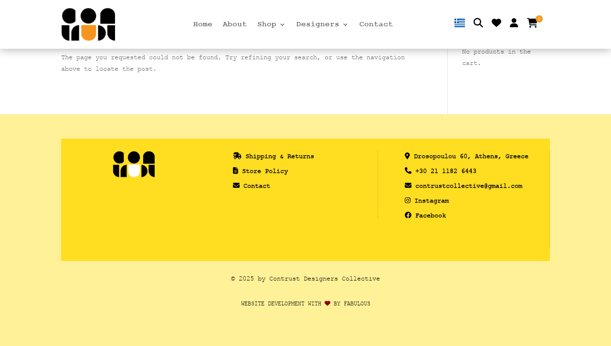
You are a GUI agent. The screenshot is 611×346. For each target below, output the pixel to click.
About (235, 25)
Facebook (430, 215)
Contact (376, 25)
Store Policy (265, 171)
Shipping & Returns (279, 156)
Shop (266, 25)
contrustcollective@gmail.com (468, 186)
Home (202, 25)
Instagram (431, 200)
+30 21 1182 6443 (445, 171)
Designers (317, 25)
